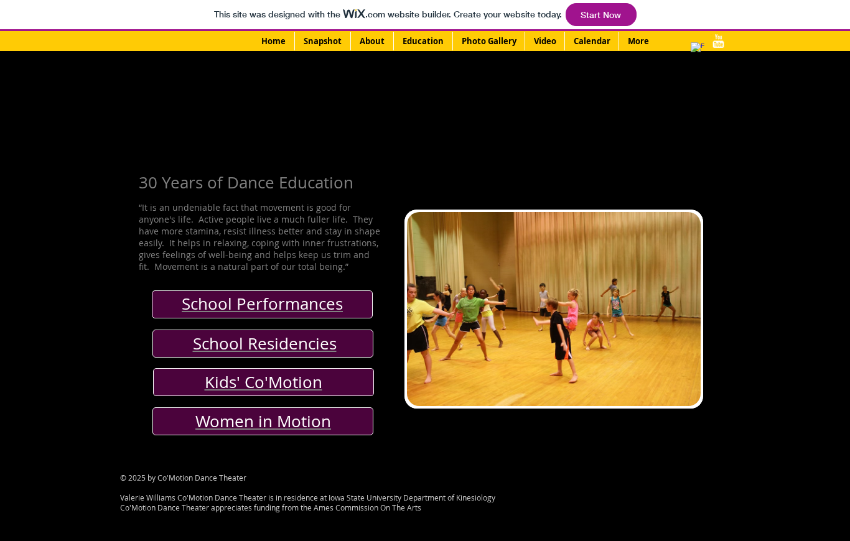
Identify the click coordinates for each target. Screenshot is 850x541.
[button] (553, 309)
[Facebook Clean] (697, 49)
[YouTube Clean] (718, 41)
